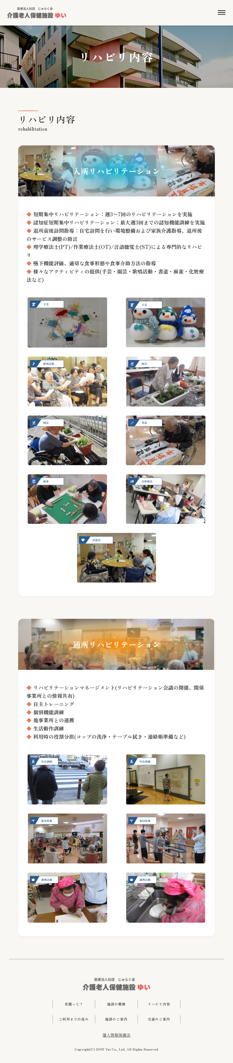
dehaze (221, 12)
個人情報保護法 (116, 1035)
